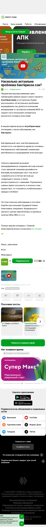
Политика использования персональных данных (23, 510)
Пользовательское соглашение (23, 500)
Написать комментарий (23, 343)
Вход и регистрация (15, 31)
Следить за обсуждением (17, 353)
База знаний (16, 24)
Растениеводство (12, 288)
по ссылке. (37, 229)
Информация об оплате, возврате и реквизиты (23, 505)
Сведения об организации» (23, 513)
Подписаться (14, 89)
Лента (5, 24)
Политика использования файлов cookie (23, 508)
